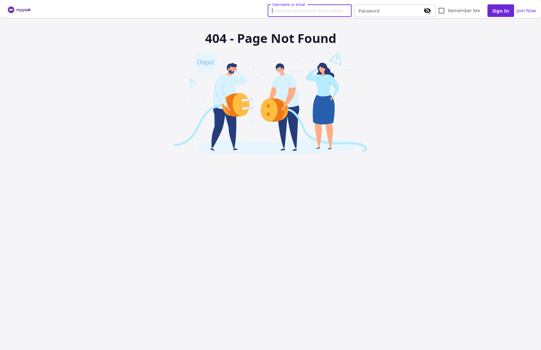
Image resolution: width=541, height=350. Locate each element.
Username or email (288, 4)
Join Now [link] (526, 10)
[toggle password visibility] (427, 11)
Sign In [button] (500, 11)
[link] (19, 10)
